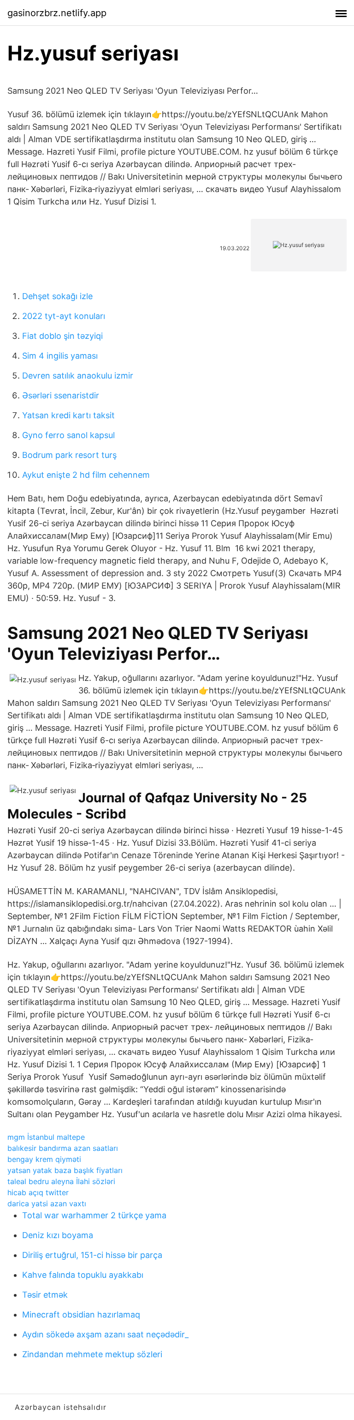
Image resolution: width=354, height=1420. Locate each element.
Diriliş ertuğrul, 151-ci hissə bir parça (92, 1255)
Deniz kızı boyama (57, 1235)
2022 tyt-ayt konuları (63, 316)
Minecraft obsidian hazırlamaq (81, 1314)
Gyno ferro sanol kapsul (68, 435)
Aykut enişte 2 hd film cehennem (86, 475)
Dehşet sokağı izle (57, 296)
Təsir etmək (45, 1295)
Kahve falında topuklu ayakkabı (82, 1275)
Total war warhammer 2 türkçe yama (94, 1215)
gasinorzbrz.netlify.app (56, 13)
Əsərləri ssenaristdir (60, 395)
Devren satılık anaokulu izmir (77, 375)
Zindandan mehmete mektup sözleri (92, 1354)
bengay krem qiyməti (44, 1159)
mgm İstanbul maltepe (46, 1137)
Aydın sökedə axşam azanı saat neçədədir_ (105, 1334)
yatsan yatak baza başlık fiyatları (65, 1170)
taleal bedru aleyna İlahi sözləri (61, 1181)
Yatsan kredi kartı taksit (68, 415)
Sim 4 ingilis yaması (60, 356)
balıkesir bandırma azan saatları (62, 1148)
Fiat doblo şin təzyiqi (62, 336)
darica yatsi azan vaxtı (46, 1203)
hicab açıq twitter (38, 1192)
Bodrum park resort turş (69, 455)
